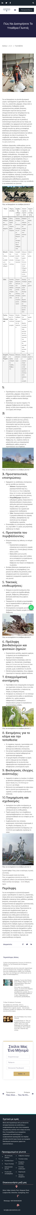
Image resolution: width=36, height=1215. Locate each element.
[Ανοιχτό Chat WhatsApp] (31, 607)
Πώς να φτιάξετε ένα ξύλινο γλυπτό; (22, 1017)
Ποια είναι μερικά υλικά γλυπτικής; (13, 875)
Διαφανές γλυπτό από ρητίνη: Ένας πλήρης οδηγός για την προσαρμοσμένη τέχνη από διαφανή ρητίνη (23, 982)
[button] (33, 2)
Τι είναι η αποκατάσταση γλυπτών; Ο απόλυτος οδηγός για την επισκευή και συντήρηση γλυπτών (17, 964)
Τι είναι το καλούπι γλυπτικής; (12, 1002)
